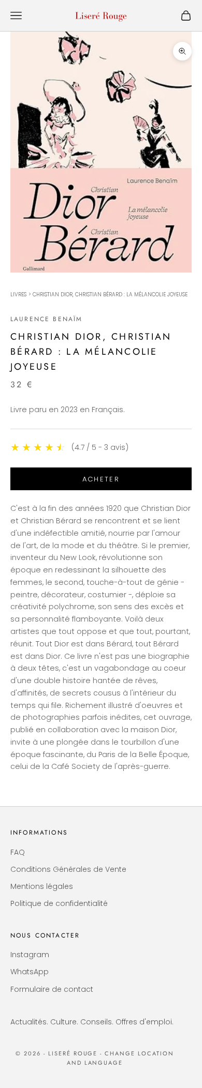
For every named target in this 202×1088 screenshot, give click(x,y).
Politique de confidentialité (59, 903)
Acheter (101, 479)
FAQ (17, 852)
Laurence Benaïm (46, 319)
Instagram (29, 954)
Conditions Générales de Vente (68, 869)
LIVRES (18, 294)
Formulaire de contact (51, 989)
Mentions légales (41, 886)
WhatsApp (29, 971)
